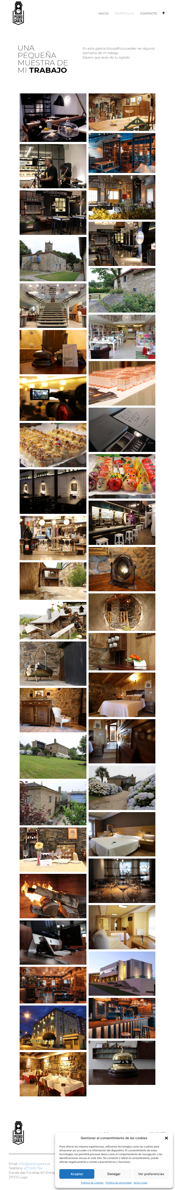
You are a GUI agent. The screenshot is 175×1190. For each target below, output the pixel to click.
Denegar (114, 1174)
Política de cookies (92, 1182)
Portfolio (124, 13)
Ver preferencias (151, 1174)
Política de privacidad (118, 1182)
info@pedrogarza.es (34, 1164)
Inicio (103, 13)
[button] (166, 1138)
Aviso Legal (140, 1182)
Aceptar (77, 1174)
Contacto (148, 13)
